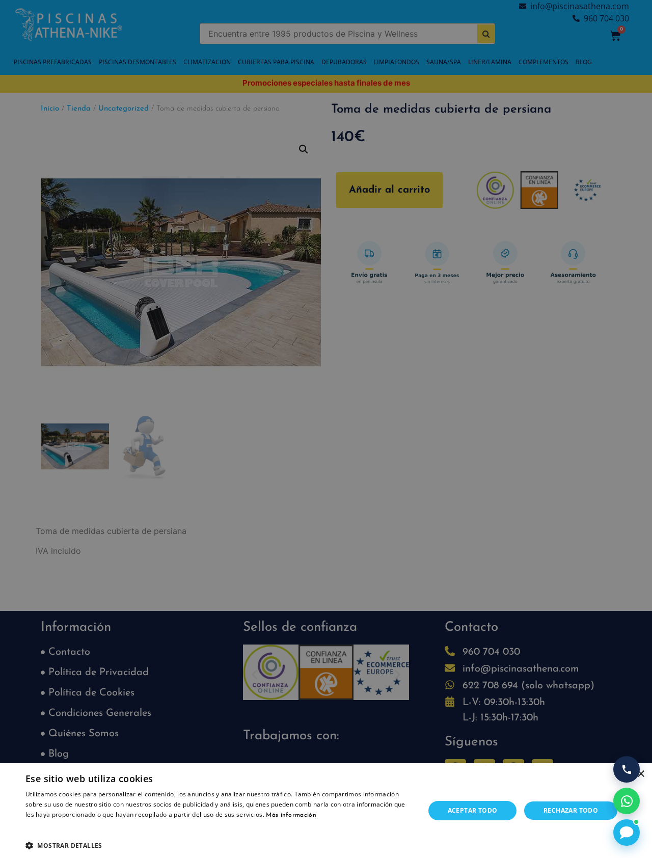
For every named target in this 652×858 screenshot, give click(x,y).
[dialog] (326, 429)
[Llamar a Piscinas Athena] (626, 769)
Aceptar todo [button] (473, 810)
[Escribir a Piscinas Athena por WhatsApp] (626, 801)
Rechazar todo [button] (571, 810)
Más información (291, 815)
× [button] (640, 774)
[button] (219, 845)
